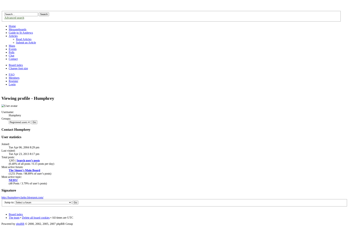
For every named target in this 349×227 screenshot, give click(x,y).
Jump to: (9, 202)
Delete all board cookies (36, 217)
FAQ (12, 74)
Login (12, 84)
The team (14, 217)
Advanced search (14, 17)
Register (13, 81)
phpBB (20, 223)
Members (14, 77)
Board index (16, 65)
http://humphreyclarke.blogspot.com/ (22, 197)
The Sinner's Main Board (24, 170)
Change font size (18, 68)
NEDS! (13, 180)
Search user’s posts (28, 160)
